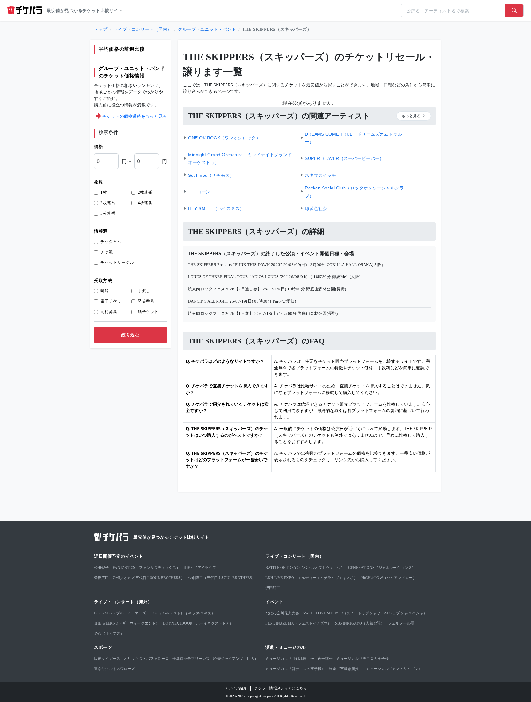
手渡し (144, 290)
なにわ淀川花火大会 (282, 613)
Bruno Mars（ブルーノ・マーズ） (122, 613)
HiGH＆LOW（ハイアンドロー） (389, 578)
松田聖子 (101, 567)
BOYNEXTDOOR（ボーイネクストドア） (198, 623)
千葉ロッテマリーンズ (191, 658)
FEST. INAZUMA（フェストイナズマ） (298, 623)
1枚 (103, 192)
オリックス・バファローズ (146, 658)
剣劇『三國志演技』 (345, 669)
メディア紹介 (235, 688)
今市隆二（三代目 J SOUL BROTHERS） (222, 578)
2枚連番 (145, 192)
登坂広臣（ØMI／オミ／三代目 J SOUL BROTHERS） (139, 578)
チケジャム (110, 241)
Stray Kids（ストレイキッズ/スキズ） (184, 613)
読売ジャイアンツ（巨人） (235, 658)
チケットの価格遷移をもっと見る (134, 116)
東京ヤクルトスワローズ (114, 669)
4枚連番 (145, 202)
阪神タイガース (107, 658)
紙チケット (148, 311)
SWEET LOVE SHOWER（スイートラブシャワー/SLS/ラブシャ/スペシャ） (365, 613)
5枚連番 (107, 213)
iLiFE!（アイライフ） (202, 567)
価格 (98, 146)
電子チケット (112, 301)
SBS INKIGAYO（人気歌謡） (359, 623)
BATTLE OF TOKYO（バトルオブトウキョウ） (305, 567)
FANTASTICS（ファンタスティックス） (146, 567)
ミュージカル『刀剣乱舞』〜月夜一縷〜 (299, 658)
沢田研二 (273, 588)
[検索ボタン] (514, 10)
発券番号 (146, 301)
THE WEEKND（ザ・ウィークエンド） (126, 623)
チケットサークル (117, 262)
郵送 (104, 290)
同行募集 (108, 311)
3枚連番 (107, 202)
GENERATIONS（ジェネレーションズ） (381, 567)
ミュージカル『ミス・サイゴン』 (394, 669)
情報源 (101, 231)
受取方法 (103, 280)
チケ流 (106, 252)
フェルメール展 (401, 623)
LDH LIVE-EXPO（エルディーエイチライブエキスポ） (312, 578)
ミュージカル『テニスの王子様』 (364, 658)
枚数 (98, 182)
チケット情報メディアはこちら (280, 688)
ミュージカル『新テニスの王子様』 (295, 669)
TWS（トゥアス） (109, 633)
